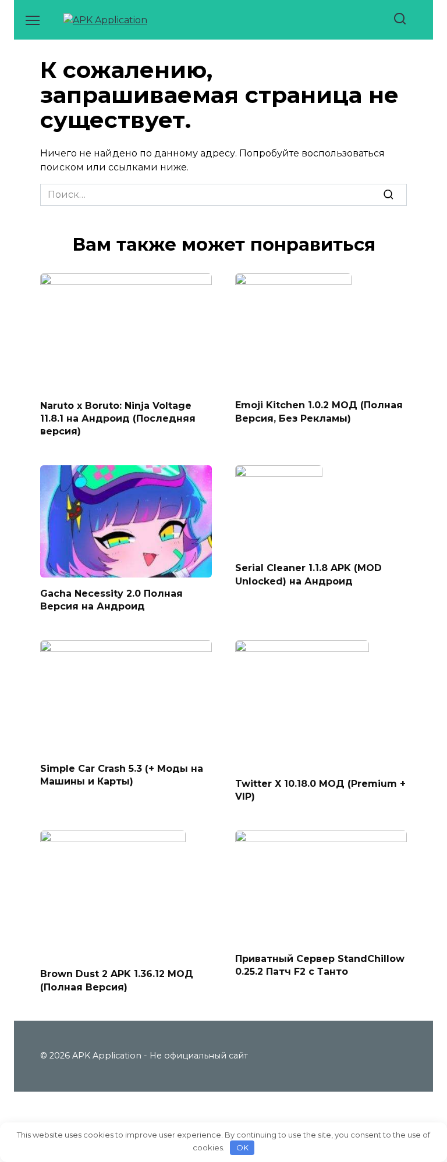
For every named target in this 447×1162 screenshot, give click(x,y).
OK (242, 1147)
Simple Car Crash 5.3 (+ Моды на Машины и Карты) (121, 774)
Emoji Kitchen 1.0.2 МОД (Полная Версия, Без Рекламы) (319, 411)
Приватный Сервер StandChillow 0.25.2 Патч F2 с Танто (320, 965)
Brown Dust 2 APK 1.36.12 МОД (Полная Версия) (116, 980)
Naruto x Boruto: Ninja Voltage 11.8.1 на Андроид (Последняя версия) (118, 418)
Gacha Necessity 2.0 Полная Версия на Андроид (111, 599)
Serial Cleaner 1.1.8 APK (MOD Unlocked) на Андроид (308, 574)
